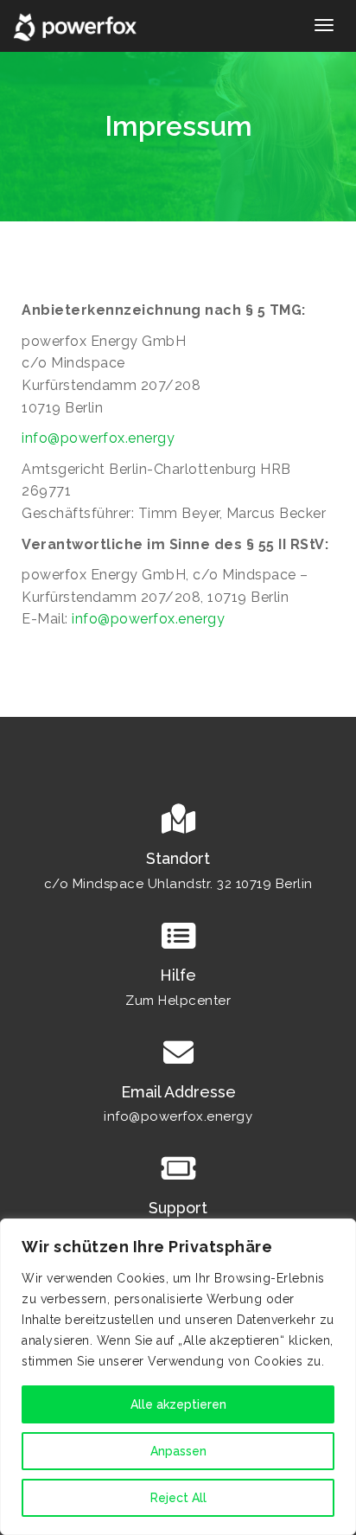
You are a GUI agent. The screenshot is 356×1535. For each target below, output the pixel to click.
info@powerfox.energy (98, 438)
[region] (178, 1376)
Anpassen (178, 1451)
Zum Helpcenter (178, 1000)
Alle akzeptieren (178, 1404)
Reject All (178, 1498)
